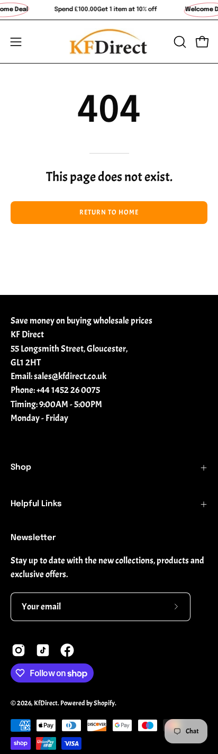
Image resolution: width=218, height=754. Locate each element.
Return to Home (108, 212)
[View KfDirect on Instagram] (18, 650)
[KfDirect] (109, 41)
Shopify (104, 703)
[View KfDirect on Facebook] (67, 650)
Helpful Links (36, 504)
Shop (21, 467)
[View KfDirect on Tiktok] (43, 650)
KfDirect (46, 703)
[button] (178, 41)
